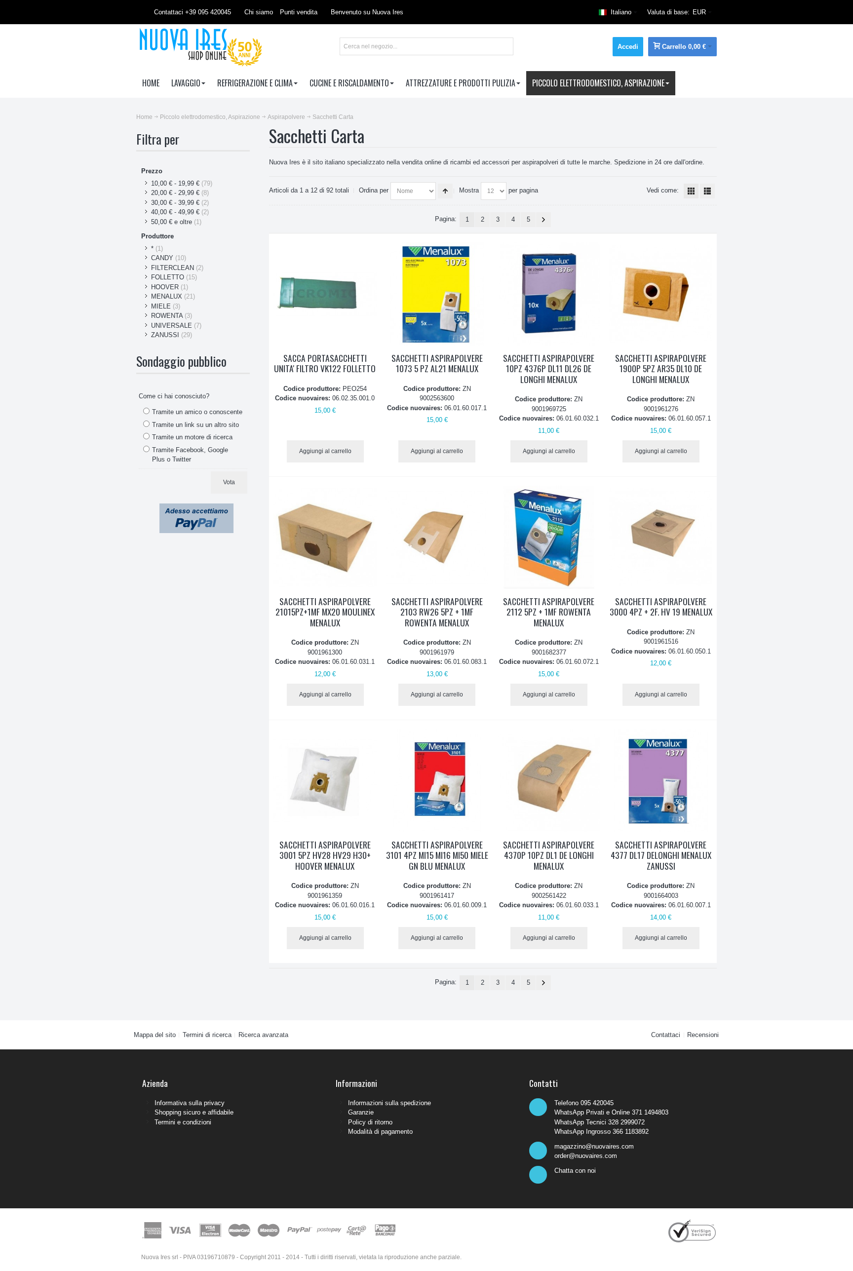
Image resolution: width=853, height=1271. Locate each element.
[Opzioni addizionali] (196, 508)
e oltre (171, 222)
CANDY (162, 258)
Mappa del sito (155, 1035)
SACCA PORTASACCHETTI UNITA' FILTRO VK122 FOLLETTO (325, 363)
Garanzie (361, 1112)
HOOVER (165, 287)
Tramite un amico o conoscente (197, 412)
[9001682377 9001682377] (549, 537)
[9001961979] (437, 537)
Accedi (628, 46)
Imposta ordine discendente (445, 191)
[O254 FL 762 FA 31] (325, 294)
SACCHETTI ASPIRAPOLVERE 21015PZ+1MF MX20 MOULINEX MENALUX (325, 612)
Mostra (469, 190)
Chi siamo (258, 12)
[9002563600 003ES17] (437, 294)
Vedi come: (663, 190)
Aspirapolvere (286, 117)
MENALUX (166, 296)
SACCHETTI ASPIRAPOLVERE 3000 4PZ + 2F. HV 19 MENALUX (661, 606)
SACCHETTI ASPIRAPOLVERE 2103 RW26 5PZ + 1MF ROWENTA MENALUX (437, 612)
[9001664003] (660, 780)
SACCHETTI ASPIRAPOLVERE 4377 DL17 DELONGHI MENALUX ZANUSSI (661, 855)
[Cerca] (504, 46)
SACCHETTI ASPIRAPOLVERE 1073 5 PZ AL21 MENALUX (437, 363)
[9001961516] (660, 537)
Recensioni (703, 1035)
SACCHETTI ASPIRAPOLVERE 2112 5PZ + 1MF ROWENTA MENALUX (548, 612)
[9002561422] (549, 780)
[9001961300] (325, 537)
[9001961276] (660, 294)
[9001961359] (325, 780)
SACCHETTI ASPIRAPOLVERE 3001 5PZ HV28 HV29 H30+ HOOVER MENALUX (325, 855)
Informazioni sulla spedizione (389, 1103)
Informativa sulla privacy (190, 1103)
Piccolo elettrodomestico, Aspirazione (210, 117)
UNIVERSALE (171, 325)
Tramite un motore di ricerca (192, 437)
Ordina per (373, 190)
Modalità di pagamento (380, 1131)
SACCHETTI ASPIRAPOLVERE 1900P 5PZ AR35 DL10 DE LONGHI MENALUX (660, 368)
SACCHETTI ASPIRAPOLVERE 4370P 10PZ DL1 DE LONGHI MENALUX (548, 855)
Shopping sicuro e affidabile (194, 1112)
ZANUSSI (165, 335)
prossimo (543, 219)
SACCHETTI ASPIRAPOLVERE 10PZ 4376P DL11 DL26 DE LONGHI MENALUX (548, 368)
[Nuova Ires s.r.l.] (199, 46)
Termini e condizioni (183, 1122)
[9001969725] (549, 294)
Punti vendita (298, 12)
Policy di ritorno (370, 1122)
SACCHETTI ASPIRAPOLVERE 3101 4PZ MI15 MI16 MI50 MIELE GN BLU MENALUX (437, 855)
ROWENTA (167, 315)
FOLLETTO (167, 277)
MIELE (161, 306)
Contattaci (665, 1035)
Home (144, 117)
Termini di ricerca (207, 1035)
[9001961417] (437, 780)
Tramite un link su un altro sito (195, 424)
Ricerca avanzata (263, 1035)
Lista (707, 191)
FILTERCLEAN (172, 267)
